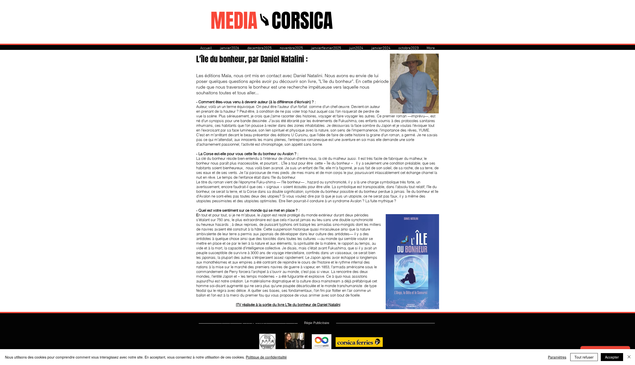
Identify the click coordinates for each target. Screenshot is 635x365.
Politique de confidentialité (266, 357)
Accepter (612, 357)
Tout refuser (584, 357)
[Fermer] (629, 357)
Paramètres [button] (557, 357)
